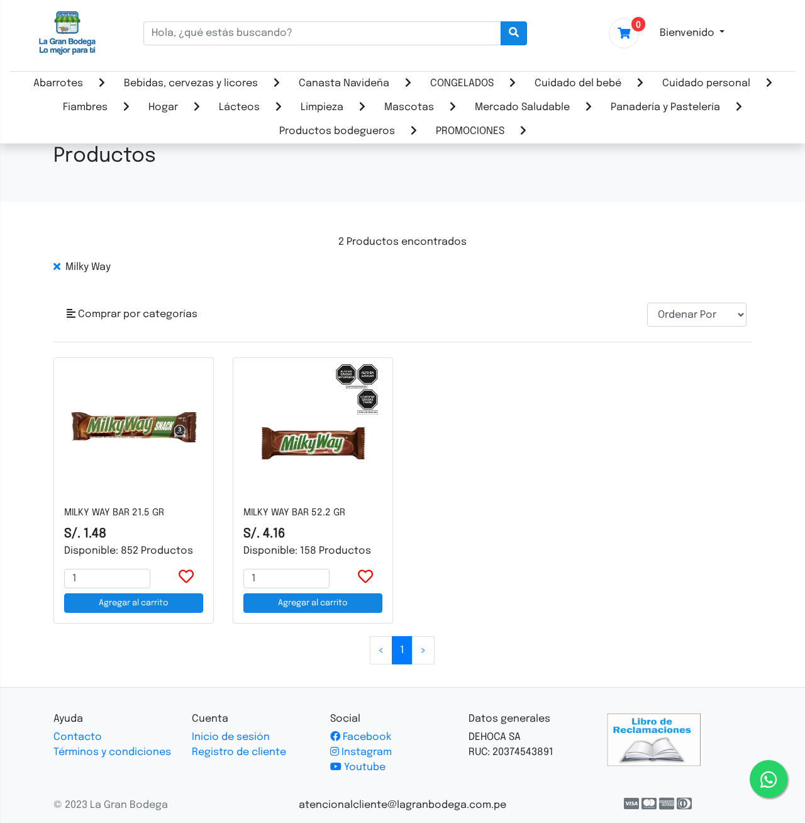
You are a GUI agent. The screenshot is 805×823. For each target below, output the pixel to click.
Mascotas (409, 107)
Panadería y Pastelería (665, 107)
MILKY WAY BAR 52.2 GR (294, 513)
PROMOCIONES (470, 131)
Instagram (365, 752)
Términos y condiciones (112, 752)
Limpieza (322, 107)
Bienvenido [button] (688, 33)
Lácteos (239, 107)
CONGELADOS (462, 83)
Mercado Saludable (522, 107)
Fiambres (85, 107)
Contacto (77, 737)
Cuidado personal (706, 83)
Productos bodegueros (337, 131)
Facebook (365, 737)
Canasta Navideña (344, 83)
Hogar (163, 107)
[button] (132, 315)
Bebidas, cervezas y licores (191, 83)
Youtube (363, 767)
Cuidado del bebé (578, 83)
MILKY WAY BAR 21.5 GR (114, 513)
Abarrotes (58, 83)
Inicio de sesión (231, 737)
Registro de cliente (239, 752)
